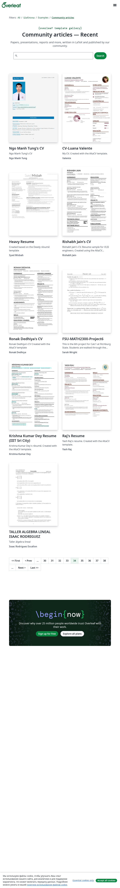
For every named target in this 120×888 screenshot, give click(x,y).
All (19, 17)
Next (22, 567)
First (16, 560)
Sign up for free (47, 633)
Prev (28, 560)
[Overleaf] (11, 5)
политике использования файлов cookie (47, 884)
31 (52, 560)
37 (97, 560)
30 (44, 560)
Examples (43, 17)
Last (34, 567)
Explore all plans (72, 633)
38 (104, 560)
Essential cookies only (83, 880)
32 (59, 560)
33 (67, 560)
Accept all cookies (106, 880)
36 (89, 560)
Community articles (63, 17)
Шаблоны (29, 17)
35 (82, 560)
